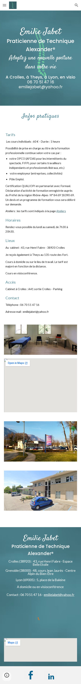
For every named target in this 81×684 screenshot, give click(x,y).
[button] (4, 5)
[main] (40, 58)
